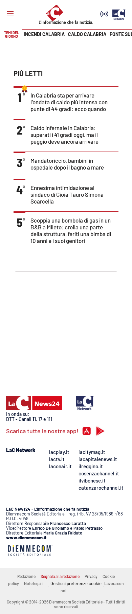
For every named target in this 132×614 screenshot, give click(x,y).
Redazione (26, 576)
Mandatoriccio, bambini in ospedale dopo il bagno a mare (67, 164)
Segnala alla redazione (60, 576)
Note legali (33, 583)
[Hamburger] (10, 14)
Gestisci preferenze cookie (76, 583)
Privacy (91, 576)
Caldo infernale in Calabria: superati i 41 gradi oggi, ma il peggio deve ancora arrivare (64, 134)
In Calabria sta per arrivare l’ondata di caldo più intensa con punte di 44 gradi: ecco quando (69, 102)
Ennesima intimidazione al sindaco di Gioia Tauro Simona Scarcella (67, 194)
